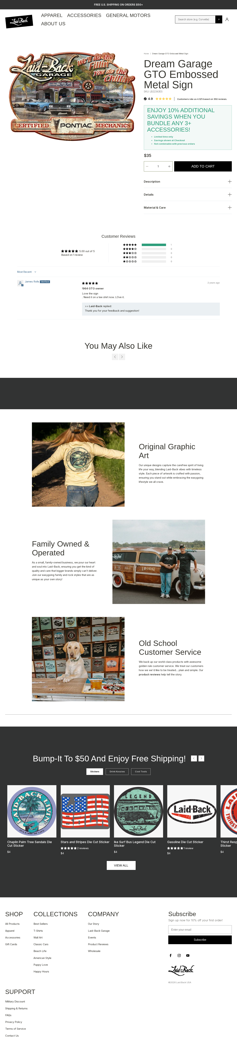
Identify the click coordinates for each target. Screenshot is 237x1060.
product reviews (149, 674)
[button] (130, 245)
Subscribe (200, 939)
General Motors (128, 15)
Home (146, 54)
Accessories (84, 15)
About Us (53, 23)
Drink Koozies (117, 771)
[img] (90, 283)
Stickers (94, 771)
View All (121, 865)
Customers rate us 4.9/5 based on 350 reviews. (202, 99)
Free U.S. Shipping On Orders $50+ (118, 4)
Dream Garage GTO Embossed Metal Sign (170, 54)
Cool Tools (141, 771)
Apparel (51, 15)
